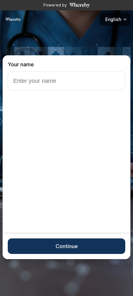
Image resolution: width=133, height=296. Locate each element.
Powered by (55, 5)
